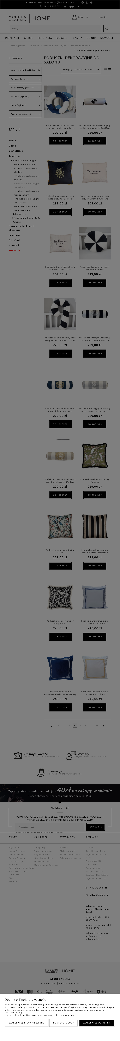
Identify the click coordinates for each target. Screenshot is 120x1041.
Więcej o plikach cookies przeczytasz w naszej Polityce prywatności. (40, 1015)
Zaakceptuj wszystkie (97, 1023)
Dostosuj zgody (63, 1023)
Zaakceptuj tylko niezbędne (26, 1023)
